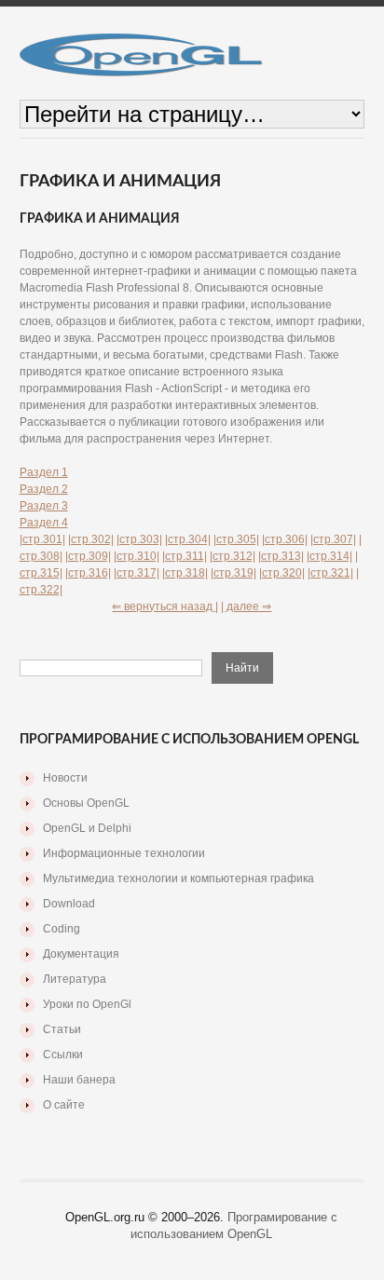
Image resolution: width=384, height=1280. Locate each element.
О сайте (64, 1104)
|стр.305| (236, 539)
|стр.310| (136, 556)
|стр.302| (91, 539)
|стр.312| (232, 556)
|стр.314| (329, 556)
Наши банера (79, 1079)
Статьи (62, 1029)
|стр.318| (185, 572)
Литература (74, 979)
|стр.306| (285, 539)
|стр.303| (139, 539)
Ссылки (63, 1054)
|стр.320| (282, 572)
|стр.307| (333, 539)
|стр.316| (88, 572)
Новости (65, 777)
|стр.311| (184, 556)
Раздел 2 (44, 489)
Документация (81, 953)
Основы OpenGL (86, 803)
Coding (61, 928)
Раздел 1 (44, 472)
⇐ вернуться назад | (165, 606)
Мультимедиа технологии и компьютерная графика (178, 878)
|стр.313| (281, 556)
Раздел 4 (44, 522)
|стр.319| (233, 572)
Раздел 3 (44, 505)
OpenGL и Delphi (87, 828)
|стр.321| (330, 572)
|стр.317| (136, 572)
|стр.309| (88, 556)
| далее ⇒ (246, 606)
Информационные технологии (124, 853)
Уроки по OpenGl (87, 1004)
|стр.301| (42, 539)
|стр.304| (188, 539)
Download (69, 903)
